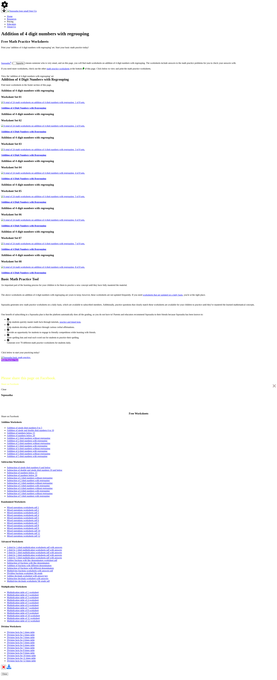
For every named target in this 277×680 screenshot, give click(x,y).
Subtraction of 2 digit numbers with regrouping (28, 480)
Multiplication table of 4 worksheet (23, 600)
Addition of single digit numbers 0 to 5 (24, 428)
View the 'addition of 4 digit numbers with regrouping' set (27, 76)
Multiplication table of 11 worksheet (23, 618)
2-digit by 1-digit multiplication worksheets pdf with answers (34, 547)
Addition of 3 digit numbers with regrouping (27, 446)
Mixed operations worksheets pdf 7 (23, 523)
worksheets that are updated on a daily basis (163, 295)
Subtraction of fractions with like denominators (28, 563)
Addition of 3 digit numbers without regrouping (28, 443)
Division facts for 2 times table (21, 635)
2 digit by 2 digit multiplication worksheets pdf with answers (34, 550)
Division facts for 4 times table (21, 640)
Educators (11, 24)
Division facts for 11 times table (21, 658)
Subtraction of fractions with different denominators (30, 568)
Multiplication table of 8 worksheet (23, 610)
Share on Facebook (10, 384)
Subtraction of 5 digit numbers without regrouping (30, 493)
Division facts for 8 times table (21, 650)
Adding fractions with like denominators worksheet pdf (32, 560)
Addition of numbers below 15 (21, 433)
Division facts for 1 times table (21, 632)
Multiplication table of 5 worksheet (23, 602)
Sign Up (33, 11)
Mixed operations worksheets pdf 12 (23, 536)
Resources (11, 19)
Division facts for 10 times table (21, 655)
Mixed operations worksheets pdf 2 (23, 510)
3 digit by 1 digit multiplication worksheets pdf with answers (34, 552)
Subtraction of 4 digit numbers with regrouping (28, 491)
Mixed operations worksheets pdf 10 (23, 531)
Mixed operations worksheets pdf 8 (23, 525)
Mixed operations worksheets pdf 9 (23, 528)
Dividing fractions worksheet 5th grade (24, 573)
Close (3, 389)
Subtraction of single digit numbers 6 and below (28, 467)
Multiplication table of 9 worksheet (23, 613)
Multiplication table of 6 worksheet (23, 605)
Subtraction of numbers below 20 (22, 475)
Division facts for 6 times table (21, 645)
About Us (11, 27)
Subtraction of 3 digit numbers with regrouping (28, 485)
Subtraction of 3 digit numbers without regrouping (30, 483)
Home (10, 16)
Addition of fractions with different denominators (29, 565)
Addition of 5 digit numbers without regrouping (28, 453)
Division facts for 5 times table (21, 642)
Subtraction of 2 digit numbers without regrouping (30, 478)
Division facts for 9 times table (21, 653)
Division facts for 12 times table (21, 661)
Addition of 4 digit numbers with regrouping (27, 451)
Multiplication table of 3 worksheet (23, 597)
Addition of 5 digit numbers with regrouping (27, 456)
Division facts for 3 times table (21, 637)
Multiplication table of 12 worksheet (23, 621)
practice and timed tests (70, 322)
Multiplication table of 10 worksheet (23, 615)
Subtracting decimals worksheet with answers (27, 578)
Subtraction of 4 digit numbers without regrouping (30, 488)
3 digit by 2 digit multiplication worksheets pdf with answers (34, 555)
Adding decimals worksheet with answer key (27, 576)
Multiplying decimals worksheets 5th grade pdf (28, 581)
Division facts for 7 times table (21, 648)
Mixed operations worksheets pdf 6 (23, 520)
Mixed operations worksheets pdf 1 (23, 507)
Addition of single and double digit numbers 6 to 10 (30, 430)
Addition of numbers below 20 (21, 435)
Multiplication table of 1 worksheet (23, 592)
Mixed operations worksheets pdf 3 (23, 512)
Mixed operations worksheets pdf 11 (23, 533)
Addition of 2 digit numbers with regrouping (27, 440)
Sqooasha (6, 63)
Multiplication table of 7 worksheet (23, 608)
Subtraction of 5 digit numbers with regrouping (28, 496)
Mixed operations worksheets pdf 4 (23, 515)
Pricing (10, 21)
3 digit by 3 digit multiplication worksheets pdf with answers (34, 558)
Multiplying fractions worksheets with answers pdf (30, 570)
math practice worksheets (58, 68)
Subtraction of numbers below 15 (22, 472)
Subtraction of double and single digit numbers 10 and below (34, 470)
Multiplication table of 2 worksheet (23, 595)
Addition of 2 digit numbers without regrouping (28, 438)
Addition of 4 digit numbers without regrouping (28, 448)
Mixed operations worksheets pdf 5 (23, 518)
